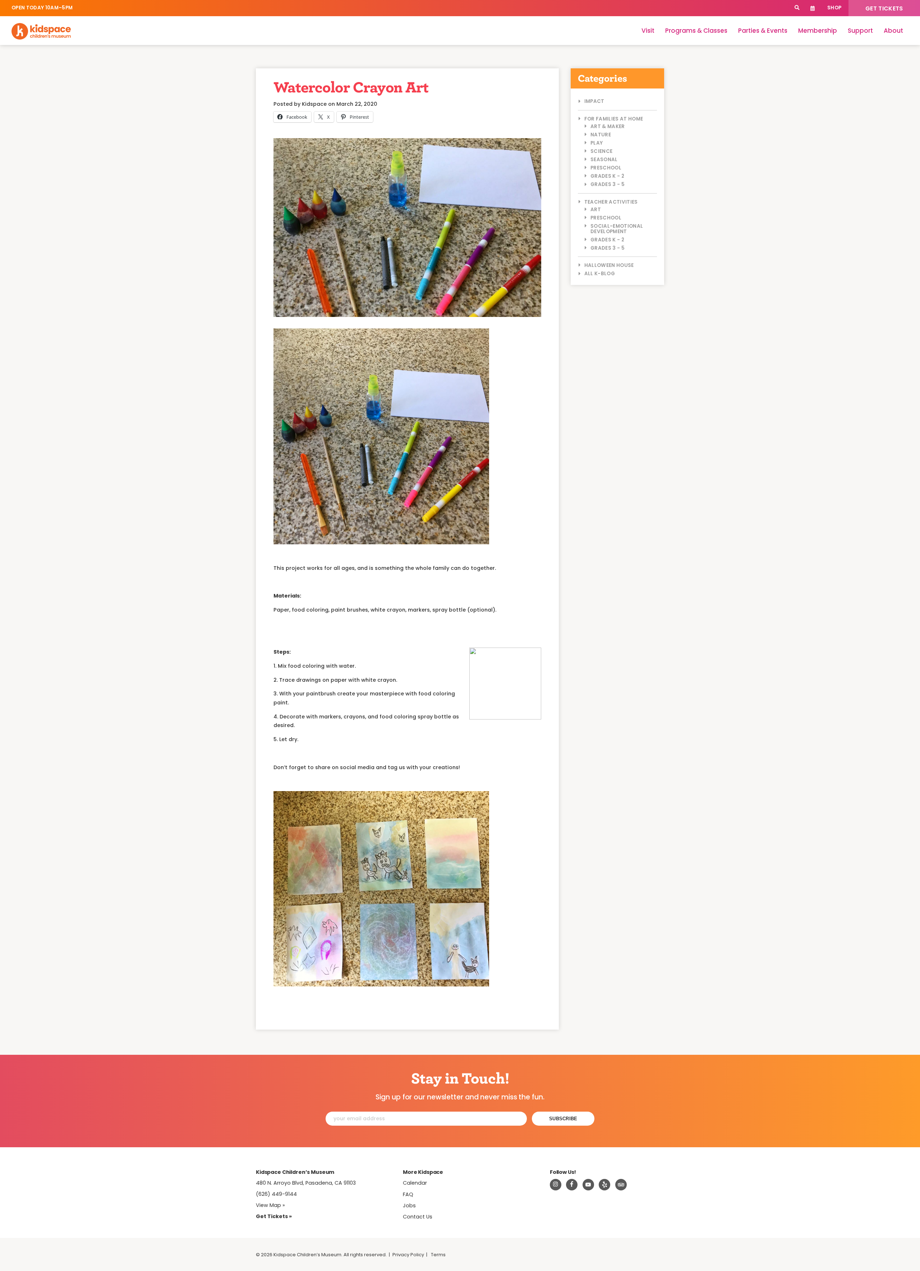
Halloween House (609, 265)
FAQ (408, 1194)
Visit (647, 30)
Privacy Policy (408, 1255)
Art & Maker (607, 126)
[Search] (797, 8)
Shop (834, 7)
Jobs (409, 1205)
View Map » (270, 1205)
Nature (600, 134)
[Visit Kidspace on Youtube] (588, 1184)
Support (860, 30)
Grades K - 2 (607, 176)
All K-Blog (599, 273)
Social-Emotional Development (616, 228)
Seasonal (604, 159)
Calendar (812, 8)
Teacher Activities (611, 202)
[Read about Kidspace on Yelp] (604, 1184)
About (893, 30)
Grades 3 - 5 (607, 184)
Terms (438, 1255)
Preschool (605, 168)
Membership (817, 30)
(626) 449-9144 (276, 1194)
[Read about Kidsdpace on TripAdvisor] (621, 1184)
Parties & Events (762, 30)
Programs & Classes (696, 30)
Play (596, 143)
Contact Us (417, 1216)
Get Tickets (884, 8)
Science (601, 151)
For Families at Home (613, 119)
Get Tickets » (274, 1216)
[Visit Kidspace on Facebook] (572, 1184)
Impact (594, 101)
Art (595, 209)
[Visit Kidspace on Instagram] (555, 1184)
